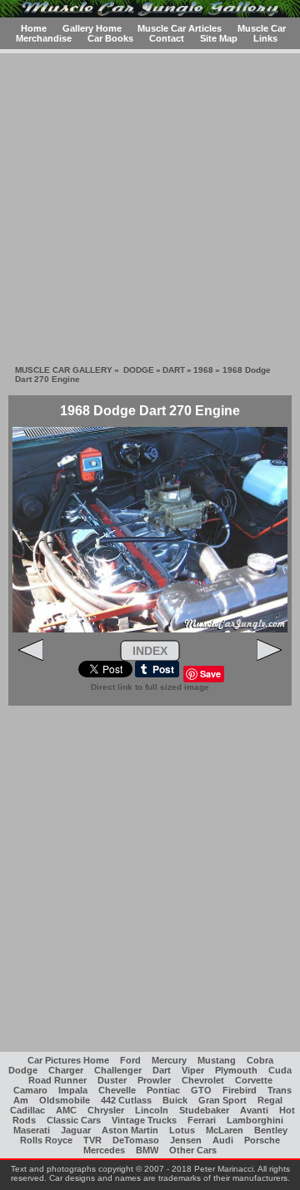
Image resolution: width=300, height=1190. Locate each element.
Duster (112, 1080)
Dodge (23, 1070)
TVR (92, 1140)
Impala (73, 1090)
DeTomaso (135, 1140)
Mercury (169, 1060)
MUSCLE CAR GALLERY (63, 369)
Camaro (30, 1090)
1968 (203, 369)
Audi (222, 1140)
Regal (270, 1100)
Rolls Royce (46, 1140)
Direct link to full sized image (150, 687)
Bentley (271, 1130)
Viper (193, 1070)
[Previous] (30, 657)
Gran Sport (222, 1100)
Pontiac (163, 1090)
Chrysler (106, 1110)
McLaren (224, 1130)
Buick (175, 1100)
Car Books (110, 38)
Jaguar (76, 1130)
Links (265, 38)
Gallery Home (92, 28)
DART (173, 369)
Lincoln (151, 1110)
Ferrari (202, 1120)
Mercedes (104, 1150)
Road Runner (57, 1080)
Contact (166, 38)
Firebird (239, 1090)
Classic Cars (74, 1120)
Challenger (118, 1070)
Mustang (217, 1060)
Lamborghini (255, 1120)
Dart (161, 1070)
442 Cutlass (126, 1100)
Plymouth (236, 1070)
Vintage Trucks (144, 1120)
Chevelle (117, 1090)
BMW (147, 1150)
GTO (201, 1090)
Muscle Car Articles (180, 28)
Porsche (262, 1140)
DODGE (138, 369)
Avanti (254, 1110)
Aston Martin (130, 1130)
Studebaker (204, 1110)
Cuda (280, 1070)
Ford (130, 1060)
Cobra (260, 1060)
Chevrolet (203, 1080)
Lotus (182, 1130)
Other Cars (193, 1150)
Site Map (219, 38)
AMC (66, 1110)
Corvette (253, 1080)
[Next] (269, 657)
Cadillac (27, 1110)
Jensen (186, 1140)
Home (34, 28)
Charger (65, 1070)
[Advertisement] (150, 203)
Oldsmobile (64, 1100)
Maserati (31, 1130)
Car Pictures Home (68, 1060)
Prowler (154, 1080)
